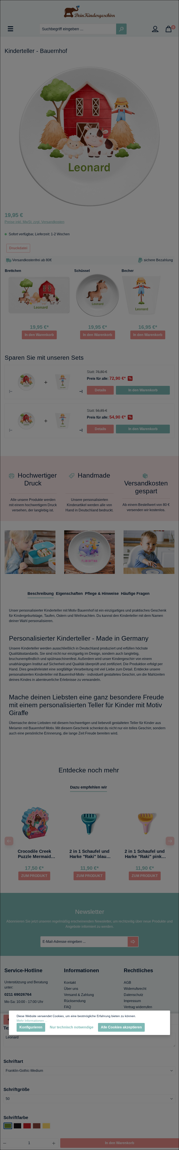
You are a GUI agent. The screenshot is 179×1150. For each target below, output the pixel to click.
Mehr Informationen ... (32, 1020)
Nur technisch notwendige (71, 1027)
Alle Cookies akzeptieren (121, 1027)
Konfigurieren (30, 1027)
